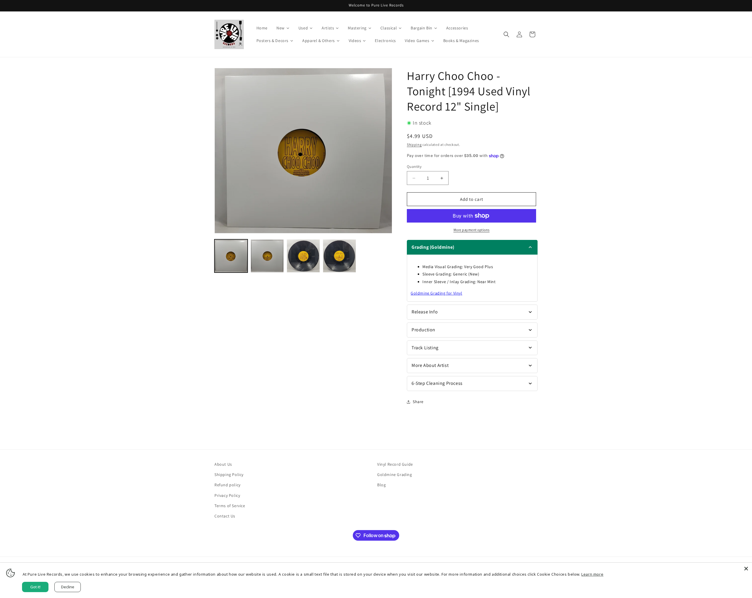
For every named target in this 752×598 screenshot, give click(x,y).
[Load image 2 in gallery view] (267, 256)
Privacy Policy (227, 495)
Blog (381, 484)
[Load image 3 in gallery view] (303, 256)
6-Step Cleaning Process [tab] (437, 383)
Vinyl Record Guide (395, 464)
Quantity (414, 166)
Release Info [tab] (425, 312)
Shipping (414, 144)
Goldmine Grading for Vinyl (436, 293)
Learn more (592, 574)
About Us (223, 464)
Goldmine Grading (394, 474)
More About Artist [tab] (430, 365)
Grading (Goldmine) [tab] (433, 247)
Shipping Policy (229, 474)
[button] (506, 34)
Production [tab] (423, 330)
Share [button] (418, 401)
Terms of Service (229, 505)
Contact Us (224, 516)
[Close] (746, 569)
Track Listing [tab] (425, 348)
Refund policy (227, 484)
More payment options (472, 230)
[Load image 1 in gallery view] (231, 256)
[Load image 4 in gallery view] (339, 256)
